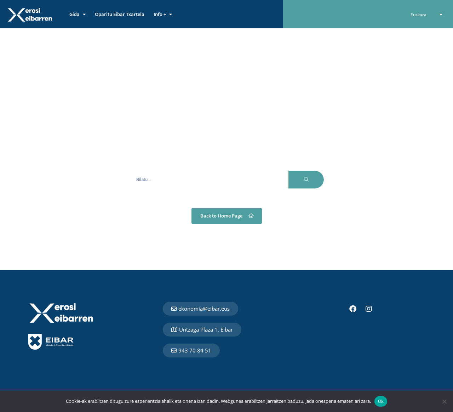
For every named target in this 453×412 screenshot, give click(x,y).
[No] (444, 401)
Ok (381, 401)
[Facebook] (353, 309)
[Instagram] (369, 309)
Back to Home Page (221, 216)
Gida (74, 14)
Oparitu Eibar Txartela (119, 14)
